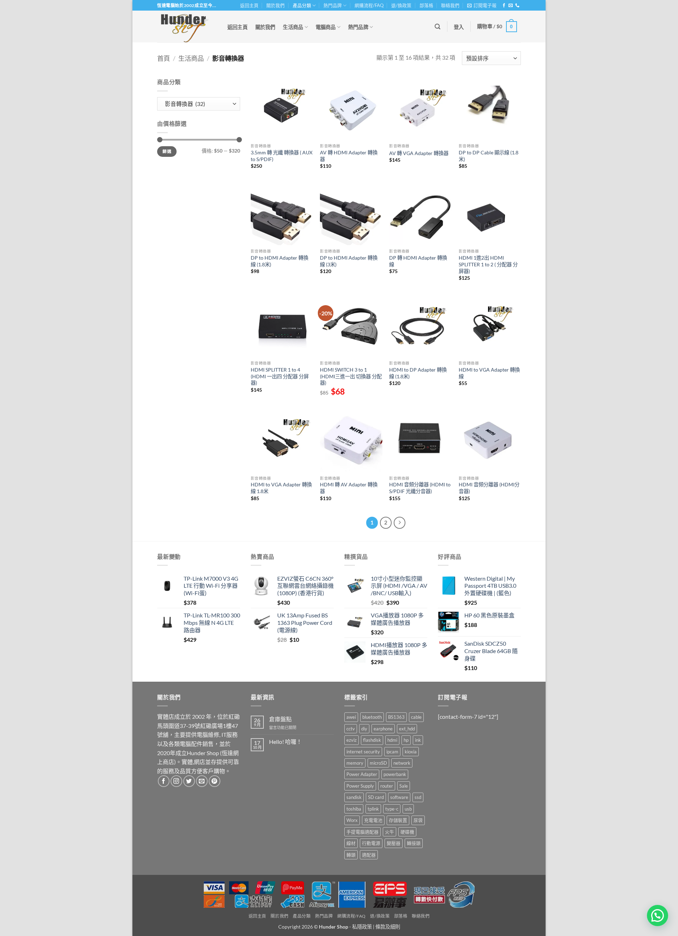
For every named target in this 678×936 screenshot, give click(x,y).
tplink (373, 809)
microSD (378, 763)
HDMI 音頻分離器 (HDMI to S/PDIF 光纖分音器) (420, 487)
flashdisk (372, 740)
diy (364, 728)
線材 (351, 843)
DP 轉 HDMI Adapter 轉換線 (418, 261)
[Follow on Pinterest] (214, 781)
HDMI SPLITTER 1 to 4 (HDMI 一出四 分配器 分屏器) (280, 376)
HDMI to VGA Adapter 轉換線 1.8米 (281, 487)
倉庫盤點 (280, 719)
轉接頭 (414, 843)
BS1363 (396, 717)
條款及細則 (387, 927)
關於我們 (275, 5)
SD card (376, 797)
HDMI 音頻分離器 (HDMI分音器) (489, 487)
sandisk (354, 797)
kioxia (411, 751)
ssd (418, 797)
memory (354, 763)
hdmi (392, 740)
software (399, 797)
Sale (403, 786)
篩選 (166, 151)
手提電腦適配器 (362, 832)
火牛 (389, 832)
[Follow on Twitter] (189, 781)
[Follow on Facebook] (504, 5)
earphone (383, 728)
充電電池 (373, 820)
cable (416, 717)
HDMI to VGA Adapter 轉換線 (489, 373)
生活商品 (293, 27)
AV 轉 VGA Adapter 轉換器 (418, 153)
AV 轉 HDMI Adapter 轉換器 (348, 155)
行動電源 (371, 843)
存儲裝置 (398, 820)
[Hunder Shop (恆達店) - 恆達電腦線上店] (185, 26)
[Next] (400, 523)
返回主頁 (249, 5)
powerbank (394, 774)
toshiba (353, 809)
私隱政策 (362, 927)
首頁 (163, 58)
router (386, 786)
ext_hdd (407, 728)
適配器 (369, 855)
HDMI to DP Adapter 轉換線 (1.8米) (418, 373)
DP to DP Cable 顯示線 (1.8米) (488, 155)
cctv (350, 728)
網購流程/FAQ (369, 5)
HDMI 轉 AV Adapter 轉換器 (348, 487)
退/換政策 (401, 5)
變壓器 (393, 843)
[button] (481, 5)
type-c (391, 809)
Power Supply (360, 786)
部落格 (426, 5)
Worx (352, 820)
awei (351, 717)
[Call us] (517, 5)
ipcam (392, 751)
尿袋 (418, 820)
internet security (363, 751)
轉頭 (351, 855)
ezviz (351, 740)
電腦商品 (326, 27)
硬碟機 (407, 832)
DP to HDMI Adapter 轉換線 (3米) (348, 261)
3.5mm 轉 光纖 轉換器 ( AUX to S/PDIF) (282, 155)
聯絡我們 (450, 5)
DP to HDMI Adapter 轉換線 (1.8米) (279, 261)
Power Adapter (361, 774)
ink (418, 740)
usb (408, 809)
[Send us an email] (511, 5)
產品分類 (302, 5)
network (401, 763)
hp (406, 740)
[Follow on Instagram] (176, 781)
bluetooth (372, 717)
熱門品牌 (332, 5)
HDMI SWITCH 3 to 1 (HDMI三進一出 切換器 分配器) (351, 376)
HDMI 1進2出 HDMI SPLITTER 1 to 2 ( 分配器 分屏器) (488, 264)
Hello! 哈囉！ (285, 741)
